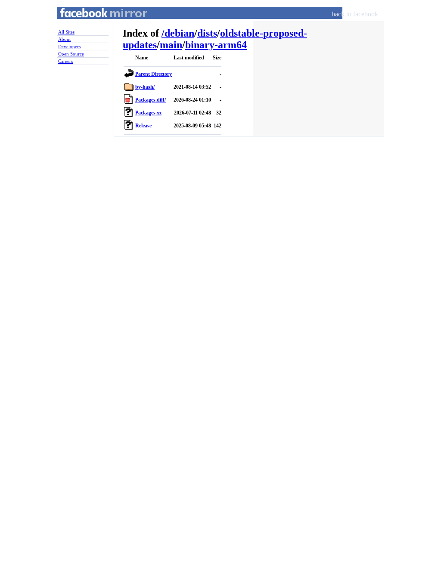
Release (143, 126)
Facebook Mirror (95, 23)
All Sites (66, 31)
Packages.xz (148, 113)
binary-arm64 (216, 44)
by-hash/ (145, 87)
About (64, 39)
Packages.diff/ (150, 100)
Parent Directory (153, 74)
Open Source (71, 53)
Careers (65, 61)
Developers (69, 46)
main (171, 44)
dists (207, 33)
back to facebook (355, 14)
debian (179, 33)
